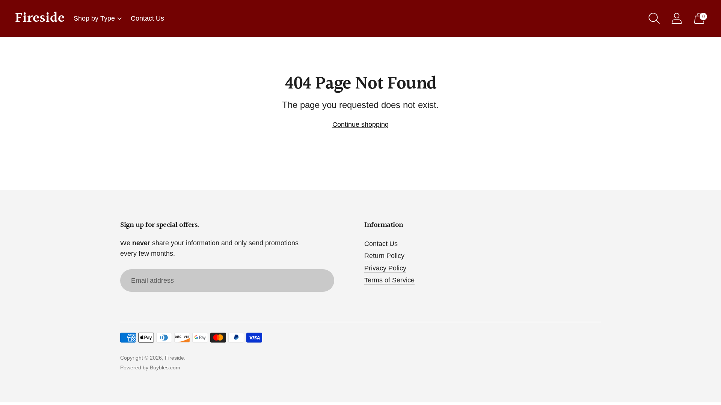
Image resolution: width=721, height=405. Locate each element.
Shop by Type (94, 18)
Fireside (174, 358)
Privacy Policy (385, 268)
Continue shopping (360, 124)
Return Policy (384, 256)
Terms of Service (389, 280)
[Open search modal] (654, 18)
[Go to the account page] (676, 18)
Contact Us (147, 18)
